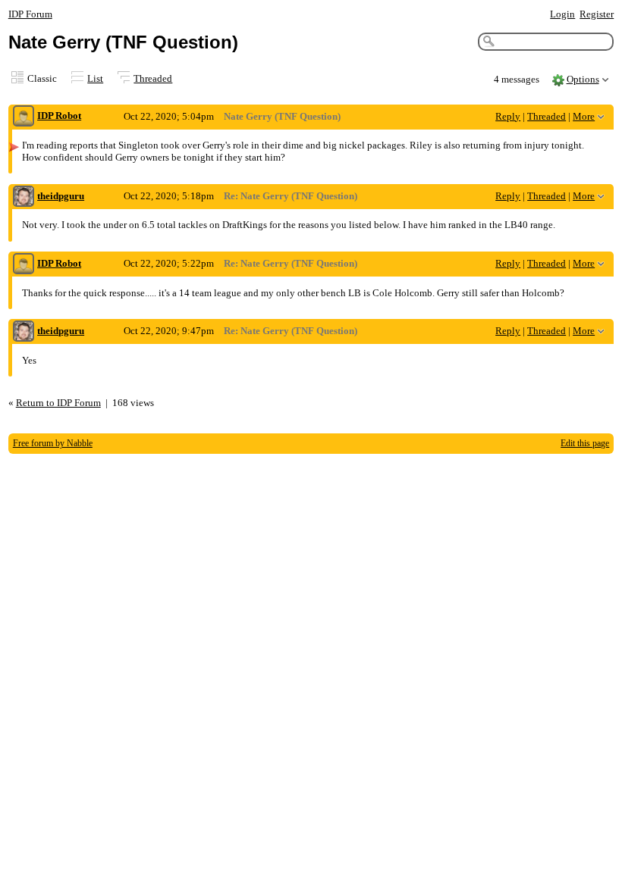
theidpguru (60, 196)
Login (562, 14)
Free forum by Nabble (53, 443)
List (95, 78)
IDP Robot (59, 115)
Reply (507, 116)
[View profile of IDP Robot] (23, 117)
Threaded (153, 78)
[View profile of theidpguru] (23, 197)
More (584, 116)
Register (597, 14)
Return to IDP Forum (58, 402)
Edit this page (585, 443)
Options (583, 79)
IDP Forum (30, 14)
